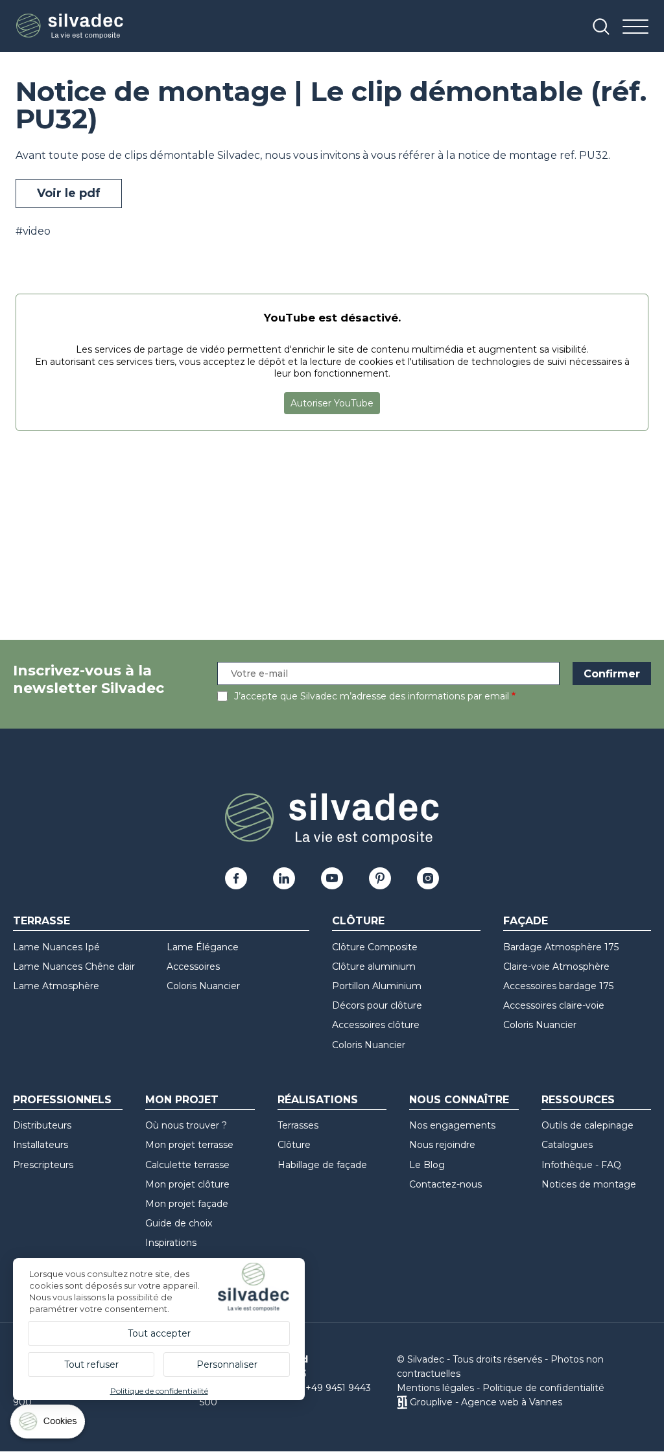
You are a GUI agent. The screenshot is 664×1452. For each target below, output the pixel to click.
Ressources (578, 1100)
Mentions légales (435, 1388)
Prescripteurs (43, 1165)
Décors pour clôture (377, 1005)
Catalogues (567, 1145)
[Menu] (635, 27)
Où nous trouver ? (186, 1125)
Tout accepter (159, 1333)
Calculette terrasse (187, 1165)
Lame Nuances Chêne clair (74, 966)
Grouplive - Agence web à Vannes (486, 1402)
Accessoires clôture (376, 1025)
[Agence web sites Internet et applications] (402, 1402)
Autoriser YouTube (332, 403)
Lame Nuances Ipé (56, 947)
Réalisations (318, 1100)
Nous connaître (459, 1100)
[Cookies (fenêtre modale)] (48, 1424)
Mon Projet (182, 1100)
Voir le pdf (69, 193)
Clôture (358, 921)
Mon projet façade (186, 1204)
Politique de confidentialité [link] (159, 1391)
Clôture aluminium (374, 966)
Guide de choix (178, 1223)
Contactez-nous (445, 1184)
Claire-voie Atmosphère (556, 966)
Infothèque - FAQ (581, 1165)
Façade (525, 921)
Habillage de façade (322, 1165)
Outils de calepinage (587, 1125)
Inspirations (170, 1242)
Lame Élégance (203, 947)
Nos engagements (452, 1125)
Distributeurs (42, 1125)
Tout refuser (91, 1364)
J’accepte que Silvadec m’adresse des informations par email (371, 696)
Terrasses (298, 1125)
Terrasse (41, 921)
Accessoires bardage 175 (558, 986)
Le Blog (427, 1165)
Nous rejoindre (442, 1145)
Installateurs (40, 1145)
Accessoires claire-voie (553, 1005)
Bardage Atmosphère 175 (561, 947)
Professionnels (62, 1100)
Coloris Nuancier (203, 986)
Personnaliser (226, 1364)
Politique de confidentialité (543, 1388)
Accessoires (193, 966)
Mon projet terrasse (189, 1145)
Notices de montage (588, 1184)
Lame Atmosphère (56, 986)
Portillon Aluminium (376, 986)
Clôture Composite (375, 947)
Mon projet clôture (187, 1184)
